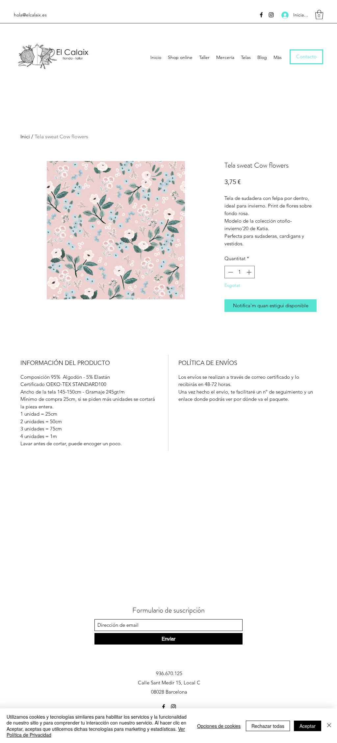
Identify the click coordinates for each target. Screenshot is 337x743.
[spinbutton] (239, 272)
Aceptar (307, 726)
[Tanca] (329, 726)
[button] (319, 14)
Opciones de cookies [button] (219, 726)
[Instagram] (271, 15)
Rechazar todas (267, 726)
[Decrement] (229, 272)
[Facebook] (261, 15)
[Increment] (249, 272)
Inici (25, 136)
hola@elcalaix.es (30, 15)
